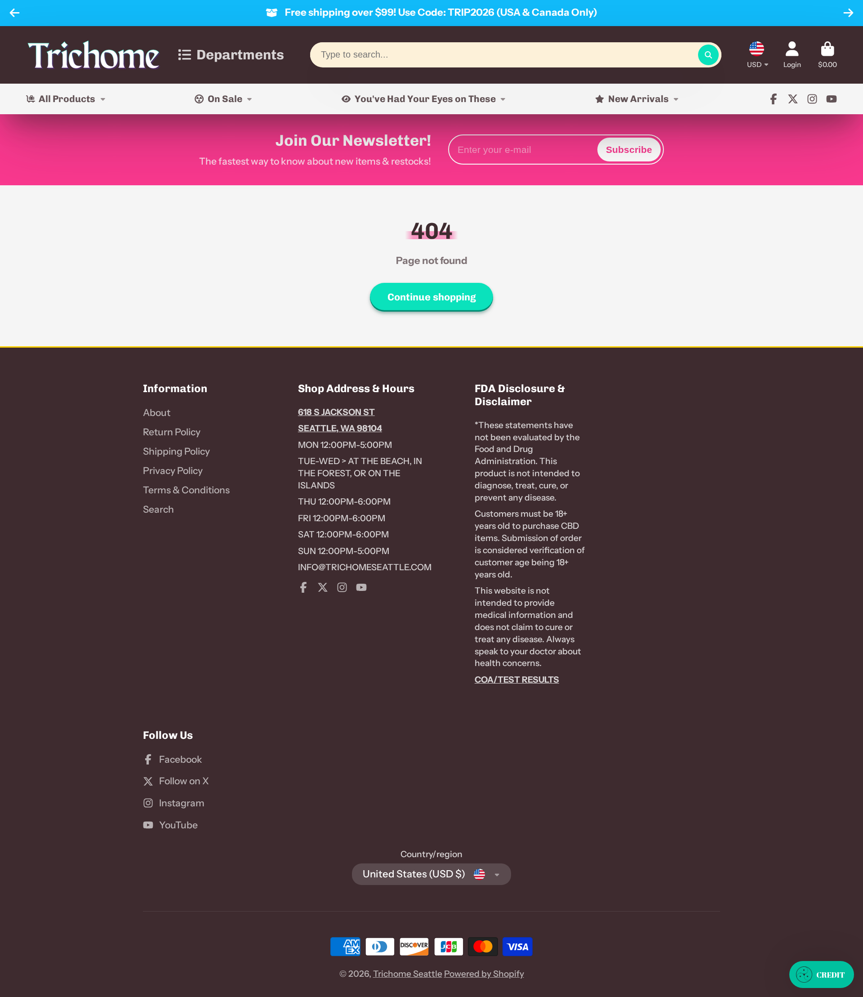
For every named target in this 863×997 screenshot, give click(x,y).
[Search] (708, 55)
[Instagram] (812, 99)
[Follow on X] (792, 99)
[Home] (93, 55)
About (156, 412)
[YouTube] (831, 99)
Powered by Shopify (484, 973)
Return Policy (171, 432)
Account (792, 54)
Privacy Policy (173, 470)
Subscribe (629, 149)
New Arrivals (638, 98)
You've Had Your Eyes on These (425, 98)
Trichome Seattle (407, 973)
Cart (827, 54)
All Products (67, 98)
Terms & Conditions (186, 490)
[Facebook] (773, 99)
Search (158, 509)
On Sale (225, 98)
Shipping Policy (176, 451)
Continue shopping (431, 297)
